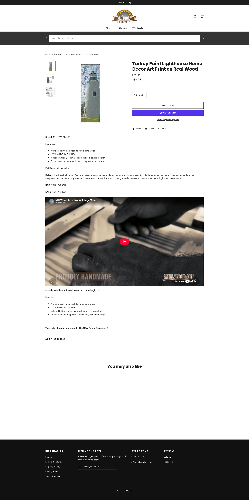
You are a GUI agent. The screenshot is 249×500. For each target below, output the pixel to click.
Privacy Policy (51, 471)
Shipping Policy (52, 466)
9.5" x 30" (139, 94)
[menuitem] (109, 28)
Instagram (168, 456)
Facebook (168, 461)
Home (47, 54)
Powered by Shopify (124, 491)
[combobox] (124, 38)
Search (48, 456)
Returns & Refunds (53, 461)
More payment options (168, 119)
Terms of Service (52, 476)
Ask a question (55, 339)
